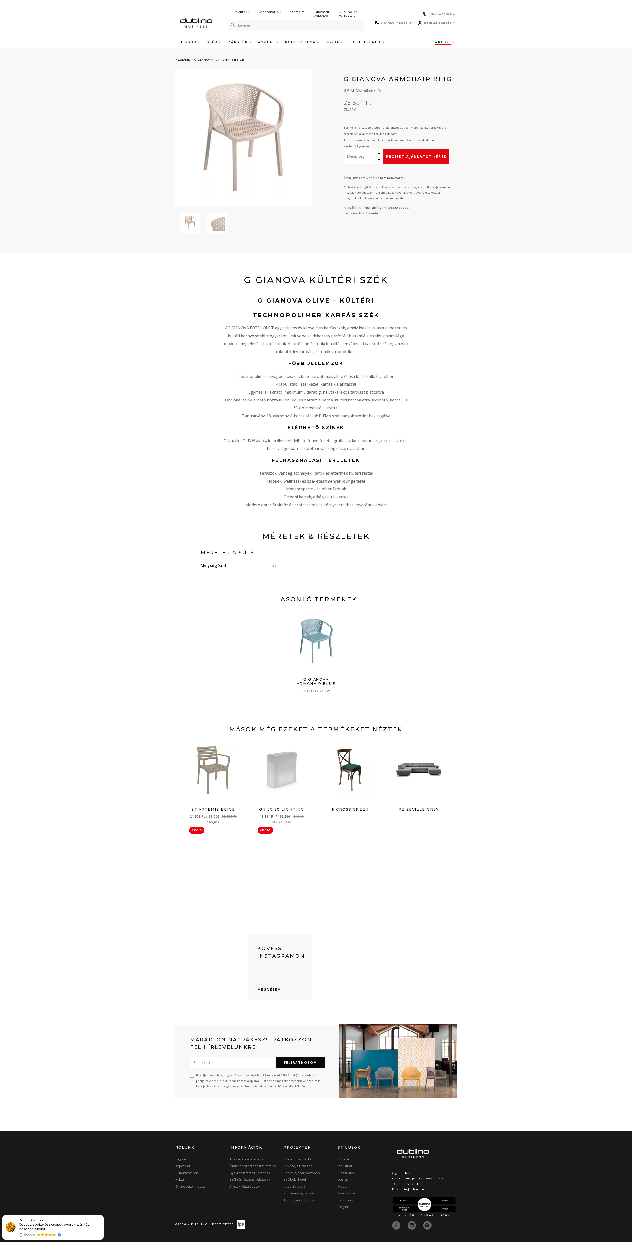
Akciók (444, 42)
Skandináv (346, 1200)
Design (343, 1179)
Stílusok (186, 42)
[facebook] (396, 1225)
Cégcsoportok (270, 12)
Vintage (343, 1159)
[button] (103, 1215)
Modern (344, 1186)
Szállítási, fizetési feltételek (249, 1179)
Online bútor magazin (191, 1186)
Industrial (345, 1166)
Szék (213, 42)
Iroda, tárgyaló (294, 1186)
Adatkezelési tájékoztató (248, 1159)
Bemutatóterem (187, 1173)
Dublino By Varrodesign (348, 13)
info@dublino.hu (413, 1189)
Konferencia (301, 42)
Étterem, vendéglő (297, 1159)
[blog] (427, 1225)
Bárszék (238, 42)
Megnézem (269, 989)
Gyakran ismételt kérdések (249, 1173)
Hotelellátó (366, 42)
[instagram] (412, 1225)
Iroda (333, 42)
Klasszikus (346, 1173)
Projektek (239, 12)
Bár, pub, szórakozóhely (302, 1173)
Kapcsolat (297, 12)
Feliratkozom (300, 1062)
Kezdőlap (182, 59)
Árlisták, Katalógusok (245, 1186)
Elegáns (344, 1206)
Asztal (267, 42)
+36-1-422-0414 (408, 1184)
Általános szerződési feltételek (252, 1166)
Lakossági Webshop (321, 13)
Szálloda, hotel (295, 1179)
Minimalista (346, 1193)
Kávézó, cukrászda (298, 1166)
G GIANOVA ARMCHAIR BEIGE (219, 59)
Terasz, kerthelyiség (299, 1200)
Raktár (180, 1179)
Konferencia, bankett (299, 1193)
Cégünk (181, 1159)
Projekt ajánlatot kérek (416, 156)
